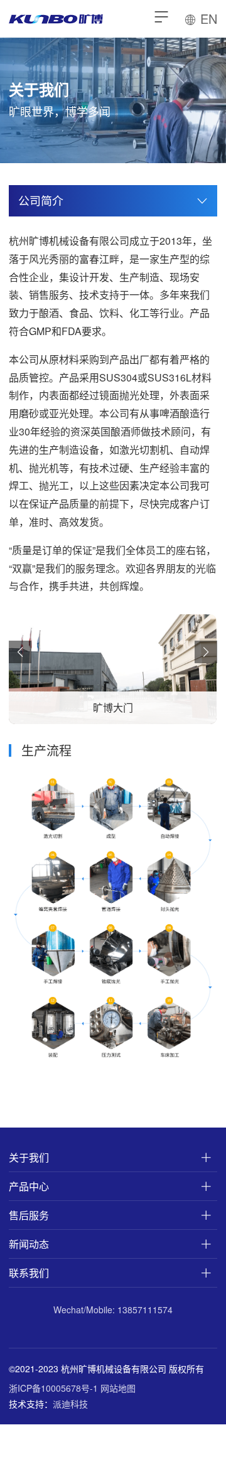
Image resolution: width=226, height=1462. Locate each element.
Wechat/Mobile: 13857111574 (113, 1309)
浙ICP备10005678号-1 (53, 1388)
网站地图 (118, 1388)
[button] (20, 652)
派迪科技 (70, 1403)
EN (206, 18)
